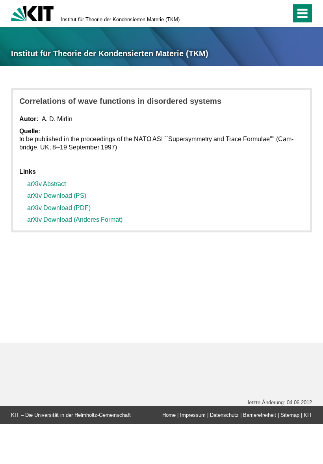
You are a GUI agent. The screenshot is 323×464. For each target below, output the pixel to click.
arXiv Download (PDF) (59, 207)
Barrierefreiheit (259, 415)
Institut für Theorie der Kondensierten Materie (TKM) (120, 19)
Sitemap (289, 415)
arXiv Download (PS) (56, 195)
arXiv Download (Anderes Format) (75, 219)
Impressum (193, 415)
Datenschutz (224, 415)
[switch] (268, 13)
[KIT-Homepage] (32, 13)
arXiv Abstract (46, 183)
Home (169, 415)
